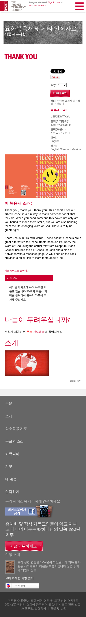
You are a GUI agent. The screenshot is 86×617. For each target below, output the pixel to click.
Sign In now (54, 2)
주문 (8, 403)
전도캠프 (35, 331)
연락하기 (12, 492)
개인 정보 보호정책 (33, 608)
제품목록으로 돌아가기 (17, 270)
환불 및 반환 (58, 608)
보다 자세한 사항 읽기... (20, 578)
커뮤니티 (12, 454)
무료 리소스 (14, 441)
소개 (8, 416)
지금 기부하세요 (23, 546)
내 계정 (11, 479)
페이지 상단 (75, 381)
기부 (8, 466)
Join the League (37, 5)
